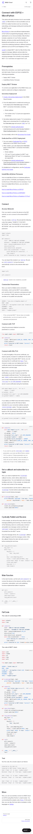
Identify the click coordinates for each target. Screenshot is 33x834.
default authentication (17, 127)
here (22, 361)
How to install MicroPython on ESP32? (13, 189)
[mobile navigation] (30, 2)
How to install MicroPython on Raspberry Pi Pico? (16, 196)
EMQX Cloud (8, 2)
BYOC (25, 141)
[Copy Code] (30, 233)
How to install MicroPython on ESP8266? (13, 193)
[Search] (26, 2)
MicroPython (5, 31)
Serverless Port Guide (24, 134)
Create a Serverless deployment (12, 97)
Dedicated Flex (17, 141)
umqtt (3, 50)
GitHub (12, 804)
